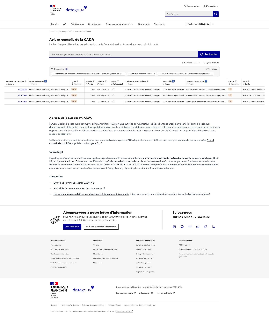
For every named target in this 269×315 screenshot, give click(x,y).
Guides (96, 245)
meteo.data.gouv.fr (144, 249)
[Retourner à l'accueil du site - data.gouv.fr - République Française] (83, 290)
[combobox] (192, 14)
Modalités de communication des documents (78, 188)
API (64, 24)
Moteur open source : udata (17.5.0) (193, 249)
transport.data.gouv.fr (145, 254)
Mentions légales (114, 305)
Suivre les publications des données (64, 258)
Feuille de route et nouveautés (105, 249)
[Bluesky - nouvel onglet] (190, 227)
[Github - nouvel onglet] (205, 227)
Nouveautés (143, 24)
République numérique (61, 161)
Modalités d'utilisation (70, 305)
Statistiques (98, 263)
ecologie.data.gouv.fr (144, 258)
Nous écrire (159, 24)
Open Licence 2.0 (123, 311)
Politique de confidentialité (93, 305)
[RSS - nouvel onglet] (213, 227)
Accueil (52, 31)
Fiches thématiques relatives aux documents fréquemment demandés (91, 194)
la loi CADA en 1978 (114, 164)
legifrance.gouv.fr (124, 293)
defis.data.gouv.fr (143, 263)
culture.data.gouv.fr (144, 267)
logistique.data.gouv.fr (145, 272)
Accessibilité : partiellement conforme (139, 305)
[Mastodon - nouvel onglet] (182, 227)
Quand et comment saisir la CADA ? (73, 182)
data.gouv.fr (92, 143)
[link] (191, 6)
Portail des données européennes (63, 263)
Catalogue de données (59, 254)
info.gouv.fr (144, 293)
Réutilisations (77, 24)
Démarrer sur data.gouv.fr (118, 24)
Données (54, 24)
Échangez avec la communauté (105, 258)
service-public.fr (164, 293)
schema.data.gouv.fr (58, 267)
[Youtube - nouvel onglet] (198, 227)
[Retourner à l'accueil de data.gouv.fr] (76, 9)
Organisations (94, 24)
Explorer (62, 31)
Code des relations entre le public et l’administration (135, 161)
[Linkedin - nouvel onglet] (174, 227)
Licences (53, 305)
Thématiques (55, 245)
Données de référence (59, 249)
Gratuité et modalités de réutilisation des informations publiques (177, 158)
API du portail (184, 245)
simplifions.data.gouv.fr (145, 245)
